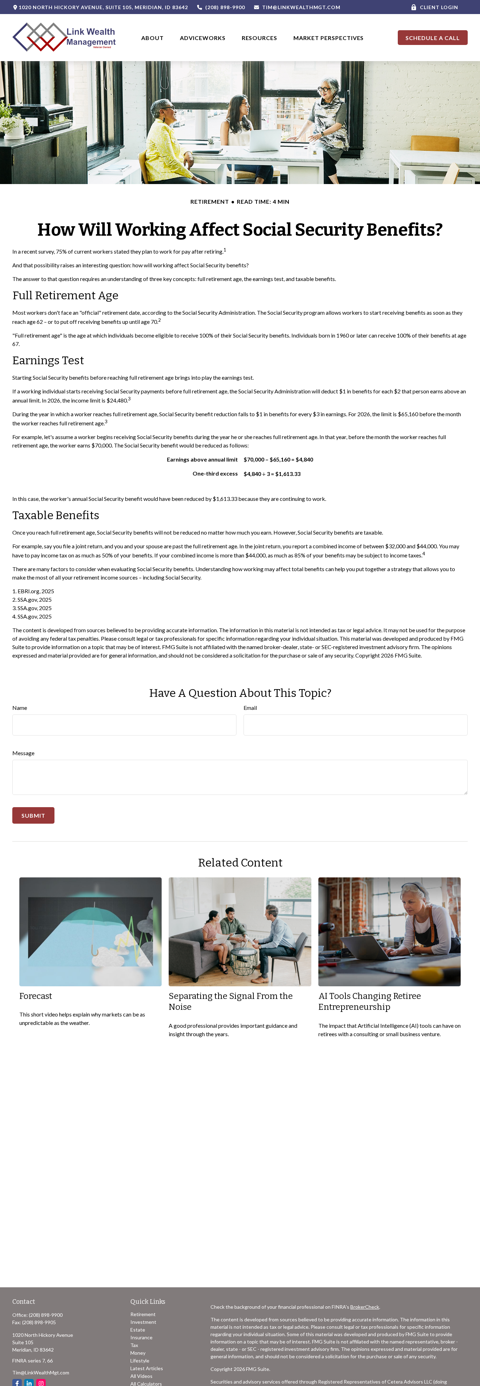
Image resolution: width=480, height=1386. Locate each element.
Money (137, 1353)
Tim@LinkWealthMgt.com (301, 7)
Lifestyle (139, 1361)
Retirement (143, 1314)
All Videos (141, 1376)
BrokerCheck (364, 1307)
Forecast (35, 996)
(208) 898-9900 (225, 7)
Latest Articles (146, 1368)
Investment (143, 1322)
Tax (134, 1345)
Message (23, 753)
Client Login (439, 7)
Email (250, 707)
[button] (152, 37)
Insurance (141, 1337)
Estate (137, 1330)
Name (19, 707)
